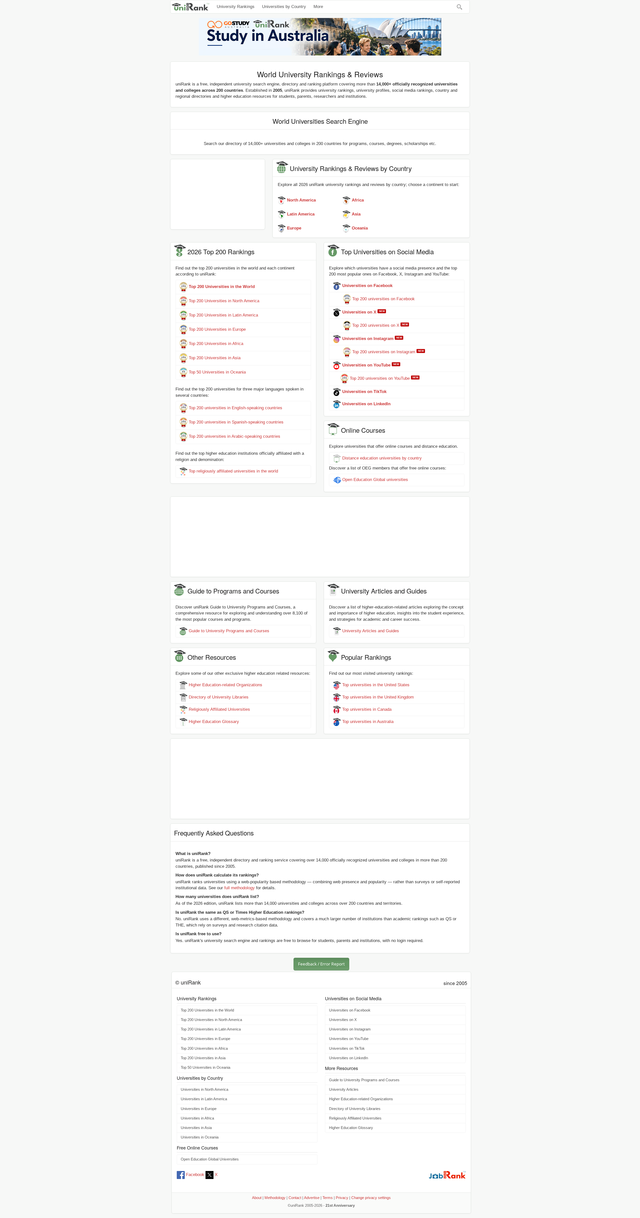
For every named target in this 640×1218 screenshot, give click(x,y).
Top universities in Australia (368, 722)
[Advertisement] (217, 194)
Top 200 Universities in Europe (217, 329)
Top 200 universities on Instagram (383, 352)
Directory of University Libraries (218, 697)
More (318, 6)
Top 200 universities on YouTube (380, 378)
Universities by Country (284, 6)
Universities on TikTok (347, 1048)
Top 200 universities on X (375, 325)
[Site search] (459, 6)
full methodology (239, 888)
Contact (294, 1198)
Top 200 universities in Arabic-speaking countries (234, 436)
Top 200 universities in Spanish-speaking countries (236, 422)
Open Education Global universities (375, 479)
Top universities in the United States (376, 685)
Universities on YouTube (348, 1039)
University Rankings (235, 6)
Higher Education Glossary (214, 722)
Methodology (275, 1198)
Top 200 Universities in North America (224, 301)
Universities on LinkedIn (348, 1058)
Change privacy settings (371, 1198)
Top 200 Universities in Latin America (223, 315)
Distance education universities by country (382, 458)
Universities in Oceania (199, 1137)
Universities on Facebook (349, 1010)
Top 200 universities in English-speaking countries (235, 408)
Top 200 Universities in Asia (214, 358)
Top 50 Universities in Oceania (217, 372)
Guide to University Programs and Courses (229, 630)
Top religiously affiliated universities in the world (233, 471)
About (257, 1198)
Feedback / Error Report (321, 964)
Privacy (342, 1198)
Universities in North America (204, 1090)
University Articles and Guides (370, 630)
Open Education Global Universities (210, 1159)
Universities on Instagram (350, 1029)
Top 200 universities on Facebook (383, 299)
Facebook (195, 1174)
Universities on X (343, 1020)
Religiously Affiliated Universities (219, 709)
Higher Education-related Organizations (225, 685)
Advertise (312, 1198)
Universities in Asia (196, 1128)
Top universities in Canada (367, 709)
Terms (327, 1198)
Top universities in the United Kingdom (378, 697)
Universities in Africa (197, 1118)
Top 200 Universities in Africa (216, 344)
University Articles (343, 1090)
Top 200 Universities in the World (207, 1010)
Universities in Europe (198, 1109)
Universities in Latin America (204, 1099)
